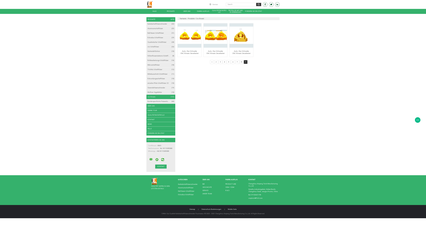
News (150, 124)
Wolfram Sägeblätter (161, 92)
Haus (155, 11)
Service (205, 190)
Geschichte (207, 187)
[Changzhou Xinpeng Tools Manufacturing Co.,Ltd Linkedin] (277, 4)
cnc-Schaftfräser (161, 47)
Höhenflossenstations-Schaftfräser (161, 56)
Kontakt (151, 119)
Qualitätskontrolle (219, 11)
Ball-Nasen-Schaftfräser (161, 33)
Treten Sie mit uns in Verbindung (235, 11)
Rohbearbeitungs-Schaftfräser (161, 60)
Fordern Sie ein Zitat (253, 11)
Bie (203, 184)
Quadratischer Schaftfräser (161, 42)
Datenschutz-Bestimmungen (211, 209)
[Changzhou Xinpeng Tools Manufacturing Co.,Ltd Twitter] (271, 4)
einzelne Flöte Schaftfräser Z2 (161, 83)
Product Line (230, 184)
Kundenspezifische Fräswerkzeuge (161, 101)
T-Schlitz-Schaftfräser (161, 69)
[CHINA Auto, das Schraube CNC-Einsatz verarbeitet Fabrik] (190, 35)
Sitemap (192, 209)
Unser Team (207, 194)
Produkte (171, 11)
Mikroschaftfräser (161, 65)
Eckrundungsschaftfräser (161, 78)
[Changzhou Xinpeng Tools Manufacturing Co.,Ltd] (151, 159)
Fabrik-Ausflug (203, 11)
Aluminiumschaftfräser (161, 28)
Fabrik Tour (152, 110)
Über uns (186, 11)
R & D (227, 190)
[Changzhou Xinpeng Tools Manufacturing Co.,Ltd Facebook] (265, 4)
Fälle (150, 129)
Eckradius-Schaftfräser (161, 37)
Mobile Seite (232, 209)
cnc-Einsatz (161, 97)
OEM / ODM (229, 187)
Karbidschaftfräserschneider (161, 24)
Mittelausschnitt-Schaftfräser (161, 74)
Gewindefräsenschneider (161, 88)
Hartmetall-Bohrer (161, 51)
